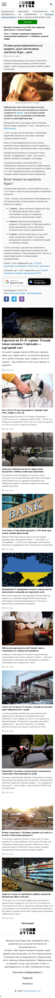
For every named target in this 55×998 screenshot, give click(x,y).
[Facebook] (6, 299)
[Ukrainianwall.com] (26, 4)
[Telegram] (14, 299)
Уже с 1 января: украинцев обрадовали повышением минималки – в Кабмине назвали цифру (26, 36)
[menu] (4, 4)
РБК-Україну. (10, 128)
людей (19, 112)
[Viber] (21, 299)
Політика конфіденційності (27, 972)
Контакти (27, 983)
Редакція (27, 978)
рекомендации (34, 293)
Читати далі (27, 923)
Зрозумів (28, 22)
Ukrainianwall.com (32, 991)
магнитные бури (17, 293)
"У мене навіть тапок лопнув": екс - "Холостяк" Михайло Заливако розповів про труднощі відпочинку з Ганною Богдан (26, 27)
